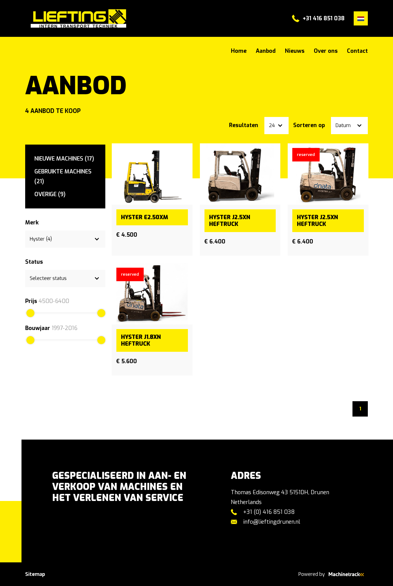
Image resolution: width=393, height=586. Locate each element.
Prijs (31, 301)
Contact (357, 51)
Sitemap (35, 574)
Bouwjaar (37, 328)
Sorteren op (309, 125)
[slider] (30, 313)
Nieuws (295, 51)
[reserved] (328, 173)
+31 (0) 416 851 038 (269, 512)
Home (239, 51)
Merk (32, 222)
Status (34, 262)
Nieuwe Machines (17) (64, 158)
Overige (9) (49, 194)
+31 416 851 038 (323, 18)
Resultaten (243, 125)
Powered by (311, 574)
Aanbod (266, 51)
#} (28, 18)
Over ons (326, 51)
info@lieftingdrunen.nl (271, 522)
